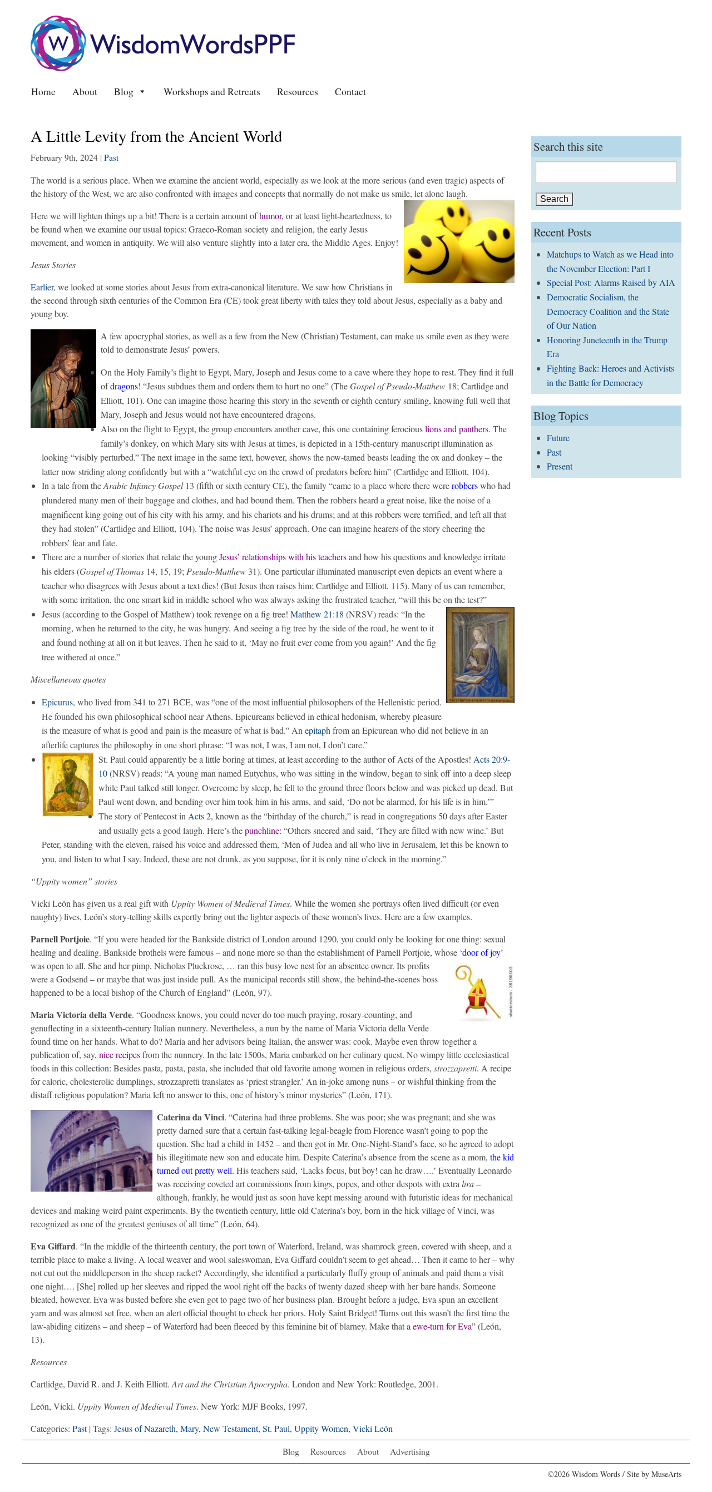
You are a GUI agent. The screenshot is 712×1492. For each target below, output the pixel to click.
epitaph (317, 730)
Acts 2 (199, 816)
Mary (189, 1428)
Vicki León (373, 1428)
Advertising (410, 1451)
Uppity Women (321, 1428)
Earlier (42, 287)
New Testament (230, 1428)
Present (559, 466)
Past (111, 157)
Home (43, 91)
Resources (297, 91)
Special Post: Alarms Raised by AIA (611, 282)
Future (558, 437)
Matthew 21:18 (317, 614)
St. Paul (276, 1428)
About (84, 91)
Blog (124, 91)
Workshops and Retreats (212, 91)
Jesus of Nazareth (145, 1428)
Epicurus (57, 702)
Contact (350, 91)
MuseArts (666, 1474)
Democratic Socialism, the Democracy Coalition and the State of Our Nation (608, 311)
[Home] (163, 42)
